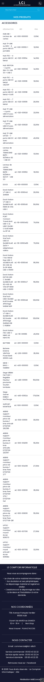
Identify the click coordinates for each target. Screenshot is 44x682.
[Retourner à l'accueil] (22, 3)
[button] (3, 3)
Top (42, 680)
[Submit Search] (38, 10)
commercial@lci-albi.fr (25, 646)
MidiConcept (36, 679)
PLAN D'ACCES (28, 628)
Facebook (31, 663)
